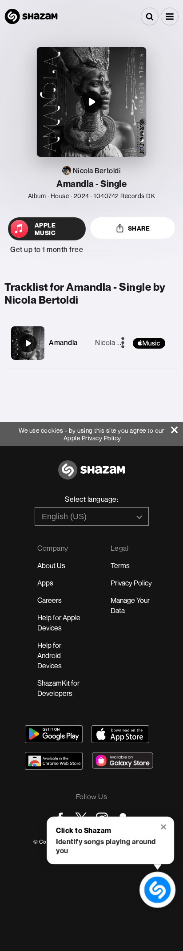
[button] (170, 16)
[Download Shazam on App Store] (120, 734)
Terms (120, 565)
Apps (45, 582)
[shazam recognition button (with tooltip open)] (157, 890)
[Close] (177, 427)
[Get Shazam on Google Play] (54, 734)
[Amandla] (28, 343)
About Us (51, 565)
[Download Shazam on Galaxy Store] (123, 760)
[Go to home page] (91, 475)
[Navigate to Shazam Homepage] (31, 16)
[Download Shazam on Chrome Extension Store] (54, 761)
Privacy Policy (131, 582)
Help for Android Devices (49, 655)
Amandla (63, 342)
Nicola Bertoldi (118, 342)
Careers (49, 600)
